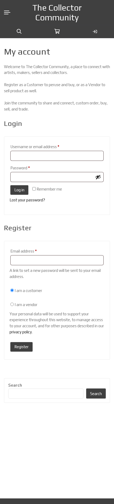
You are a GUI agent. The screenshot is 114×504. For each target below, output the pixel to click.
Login (95, 32)
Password (27, 167)
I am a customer (28, 290)
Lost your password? (27, 200)
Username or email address (42, 146)
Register (21, 346)
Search (15, 385)
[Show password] (98, 177)
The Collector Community (57, 12)
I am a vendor (25, 304)
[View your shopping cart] (57, 31)
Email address (31, 251)
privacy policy (21, 332)
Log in (19, 190)
